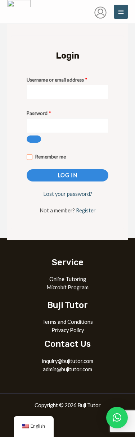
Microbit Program (67, 287)
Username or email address (66, 79)
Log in (67, 175)
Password (48, 112)
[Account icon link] (100, 12)
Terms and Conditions (67, 322)
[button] (117, 417)
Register (86, 210)
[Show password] (34, 139)
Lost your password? (67, 194)
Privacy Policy (67, 330)
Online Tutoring (67, 279)
